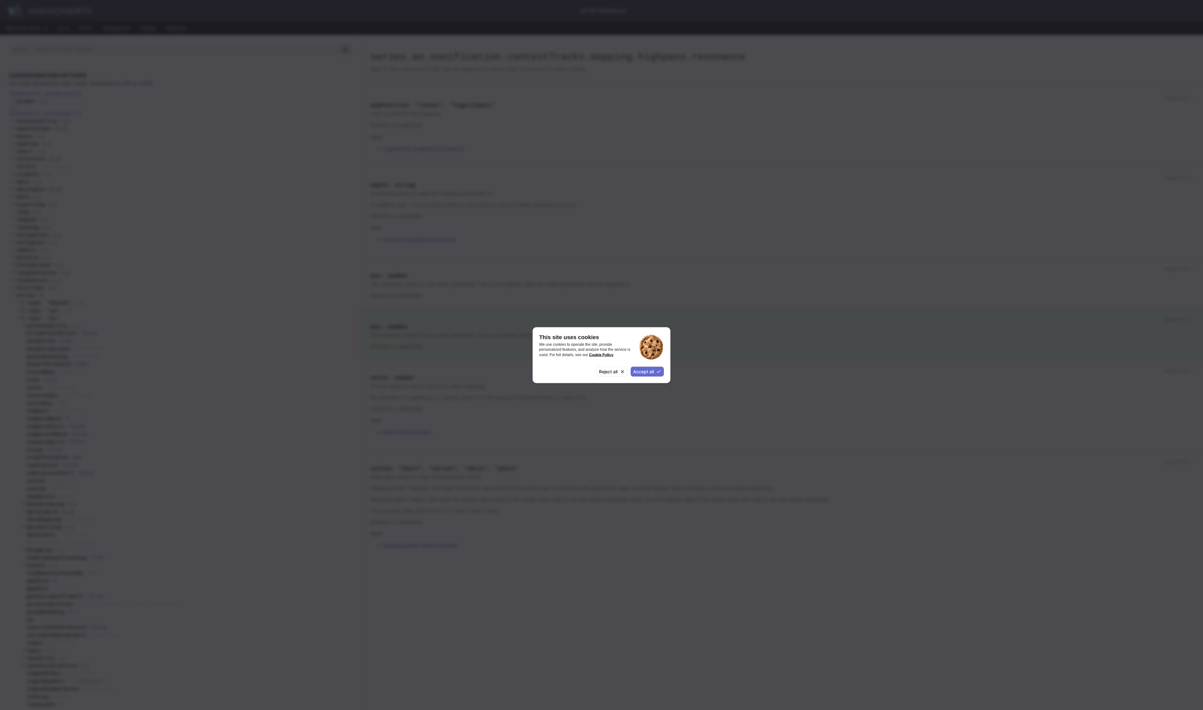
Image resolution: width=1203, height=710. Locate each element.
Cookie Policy (601, 354)
